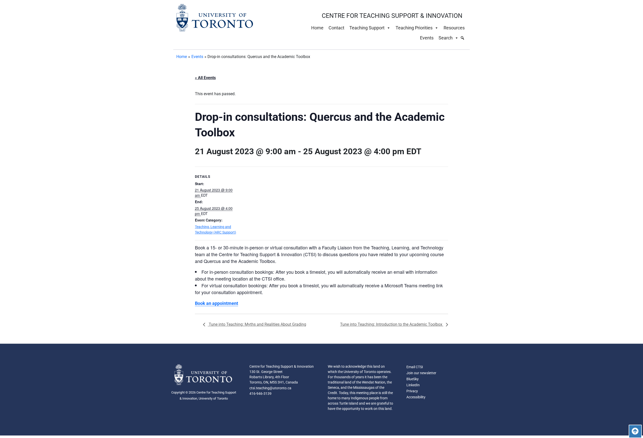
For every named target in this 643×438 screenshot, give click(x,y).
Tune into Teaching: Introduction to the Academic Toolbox (391, 324)
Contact (336, 27)
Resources (454, 27)
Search (446, 37)
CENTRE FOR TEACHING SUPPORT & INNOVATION (392, 15)
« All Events (205, 77)
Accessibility (415, 397)
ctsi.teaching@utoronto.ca (270, 388)
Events (427, 37)
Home (317, 27)
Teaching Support (367, 27)
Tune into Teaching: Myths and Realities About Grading (257, 324)
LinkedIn (413, 385)
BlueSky (412, 379)
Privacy (412, 391)
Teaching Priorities (414, 27)
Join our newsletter (421, 373)
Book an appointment (216, 303)
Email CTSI (414, 367)
